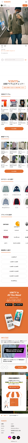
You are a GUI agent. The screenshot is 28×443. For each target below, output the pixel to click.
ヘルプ (12, 423)
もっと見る (14, 128)
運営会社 (12, 432)
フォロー (25, 5)
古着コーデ (6, 415)
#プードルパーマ (11, 50)
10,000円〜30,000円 (14, 271)
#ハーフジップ (4, 50)
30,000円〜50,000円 (14, 276)
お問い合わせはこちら (14, 387)
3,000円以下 (14, 257)
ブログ (2, 432)
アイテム (2, 426)
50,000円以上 (14, 280)
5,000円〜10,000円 (14, 266)
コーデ (2, 428)
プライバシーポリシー (15, 428)
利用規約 (12, 426)
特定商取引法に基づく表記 (16, 430)
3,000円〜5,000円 (14, 261)
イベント (2, 430)
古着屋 (2, 423)
